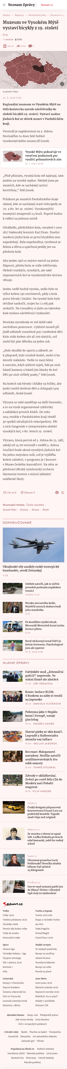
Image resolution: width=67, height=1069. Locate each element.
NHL (5, 971)
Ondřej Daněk (44, 723)
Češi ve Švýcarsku (12, 996)
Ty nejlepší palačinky (46, 949)
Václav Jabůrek (45, 743)
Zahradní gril (28, 1041)
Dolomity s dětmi (11, 1005)
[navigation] (4, 5)
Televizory (31, 1058)
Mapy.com (32, 1015)
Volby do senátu (11, 933)
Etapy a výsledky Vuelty (47, 920)
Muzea (35, 509)
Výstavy (24, 509)
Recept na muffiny (44, 954)
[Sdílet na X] (62, 492)
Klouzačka (25, 1036)
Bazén (24, 1032)
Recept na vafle (43, 967)
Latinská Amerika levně (15, 1001)
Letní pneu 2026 (43, 983)
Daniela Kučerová (47, 703)
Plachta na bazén (38, 1032)
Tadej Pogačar (42, 929)
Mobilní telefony (45, 1049)
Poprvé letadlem (11, 987)
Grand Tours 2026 (44, 938)
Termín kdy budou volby (15, 929)
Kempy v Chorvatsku (13, 983)
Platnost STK (41, 1005)
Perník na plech (43, 971)
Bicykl (46, 509)
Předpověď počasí (49, 1015)
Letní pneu (52, 1053)
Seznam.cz (47, 4)
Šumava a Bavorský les (14, 992)
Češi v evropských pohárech (32, 1024)
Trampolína (55, 1032)
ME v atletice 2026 (12, 963)
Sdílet (23, 46)
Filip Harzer (42, 791)
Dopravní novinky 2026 (47, 992)
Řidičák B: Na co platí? (46, 996)
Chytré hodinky (46, 1058)
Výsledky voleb (10, 924)
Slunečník (13, 1036)
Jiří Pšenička (43, 683)
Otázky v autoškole (45, 1001)
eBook (10, 46)
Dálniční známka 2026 (46, 987)
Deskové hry (17, 1058)
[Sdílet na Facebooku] (57, 492)
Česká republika (35, 504)
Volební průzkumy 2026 (15, 920)
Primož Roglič (42, 933)
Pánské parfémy (32, 1062)
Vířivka (40, 1041)
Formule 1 (8, 967)
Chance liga (9, 949)
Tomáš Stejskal (45, 767)
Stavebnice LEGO (16, 1053)
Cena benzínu (42, 1020)
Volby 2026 (8, 915)
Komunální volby (11, 938)
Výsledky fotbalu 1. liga (14, 954)
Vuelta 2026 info (43, 915)
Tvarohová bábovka (45, 963)
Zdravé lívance (42, 958)
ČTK (5, 35)
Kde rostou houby (24, 1020)
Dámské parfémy (35, 1053)
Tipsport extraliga (12, 958)
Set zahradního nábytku (45, 1036)
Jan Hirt (39, 924)
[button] (33, 70)
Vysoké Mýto (9, 509)
